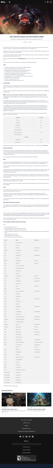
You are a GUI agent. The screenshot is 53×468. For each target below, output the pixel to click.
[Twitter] (23, 436)
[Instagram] (29, 436)
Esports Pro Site (26, 428)
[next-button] (50, 415)
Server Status (26, 422)
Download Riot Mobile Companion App (26, 431)
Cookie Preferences (26, 452)
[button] (21, 42)
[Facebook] (26, 436)
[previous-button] (48, 415)
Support (26, 425)
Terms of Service (26, 449)
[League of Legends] (10, 2)
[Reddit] (32, 436)
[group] (26, 402)
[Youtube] (20, 436)
